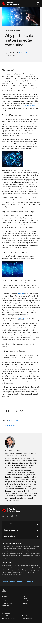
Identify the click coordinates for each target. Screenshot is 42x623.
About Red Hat (5, 596)
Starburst (36, 367)
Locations (24, 598)
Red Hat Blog (25, 601)
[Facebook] (12, 517)
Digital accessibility (27, 618)
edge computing (10, 425)
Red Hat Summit (6, 605)
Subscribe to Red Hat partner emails (16, 582)
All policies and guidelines (8, 618)
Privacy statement (6, 616)
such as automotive (29, 106)
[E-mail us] (21, 411)
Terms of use (25, 616)
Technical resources (15, 420)
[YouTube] (7, 517)
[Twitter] (17, 517)
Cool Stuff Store (26, 603)
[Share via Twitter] (17, 411)
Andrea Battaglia (25, 53)
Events (3, 598)
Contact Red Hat (6, 601)
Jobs (23, 596)
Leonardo (20, 294)
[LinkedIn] (3, 517)
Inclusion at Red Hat (7, 603)
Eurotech (21, 318)
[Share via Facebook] (7, 411)
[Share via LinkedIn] (12, 411)
